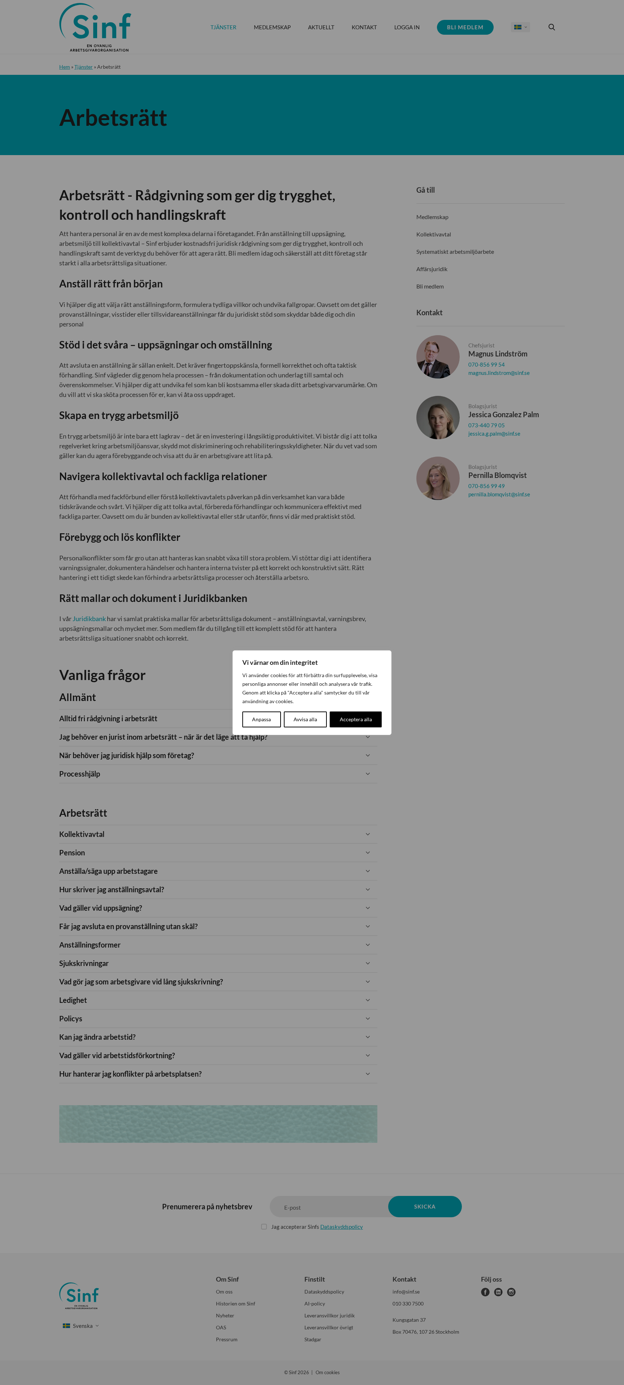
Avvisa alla (305, 719)
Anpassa (261, 719)
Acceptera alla (356, 719)
